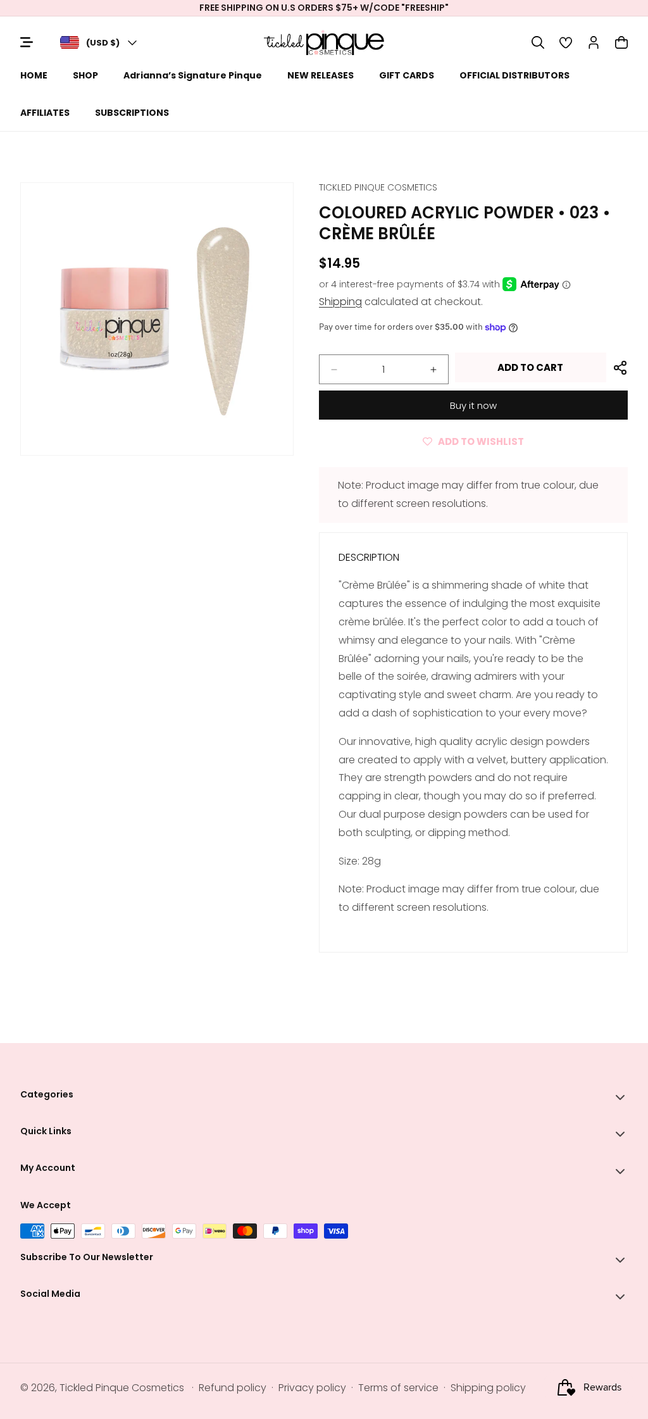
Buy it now (473, 405)
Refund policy (232, 1387)
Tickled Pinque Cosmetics (121, 1387)
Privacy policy (312, 1387)
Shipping (340, 301)
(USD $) (103, 43)
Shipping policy (488, 1387)
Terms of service (398, 1387)
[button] (538, 42)
